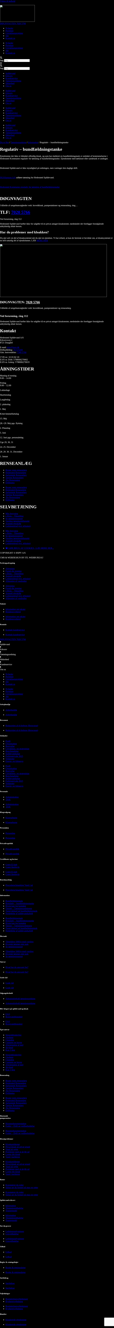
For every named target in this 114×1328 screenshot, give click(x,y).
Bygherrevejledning (14, 1301)
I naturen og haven (14, 1042)
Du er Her (4, 142)
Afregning (10, 568)
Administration (12, 797)
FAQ (8, 1014)
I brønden (10, 1040)
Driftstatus (10, 482)
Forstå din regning (14, 571)
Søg (1, 60)
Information (33, 142)
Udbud (9, 1252)
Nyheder (9, 28)
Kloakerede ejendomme (16, 1320)
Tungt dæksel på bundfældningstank (21, 911)
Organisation (11, 743)
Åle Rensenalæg (13, 480)
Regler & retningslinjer (16, 1267)
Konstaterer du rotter (15, 1185)
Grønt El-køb (11, 864)
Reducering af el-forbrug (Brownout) (22, 725)
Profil (8, 741)
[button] (57, 58)
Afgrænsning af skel (14, 1045)
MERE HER (42, 240)
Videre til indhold (7, 1)
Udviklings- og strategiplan (17, 749)
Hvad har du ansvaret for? (17, 967)
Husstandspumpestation (16, 1123)
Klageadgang (11, 817)
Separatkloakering (13, 1035)
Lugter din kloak (13, 1154)
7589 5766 (21, 352)
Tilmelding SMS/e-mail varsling (20, 941)
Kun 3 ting (10, 1050)
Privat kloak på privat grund (18, 1147)
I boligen (9, 1037)
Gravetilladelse (12, 1234)
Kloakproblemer (13, 1144)
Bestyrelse (10, 746)
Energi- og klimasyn (14, 761)
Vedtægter (10, 759)
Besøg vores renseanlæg (16, 470)
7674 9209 (18, 350)
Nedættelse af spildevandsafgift (19, 913)
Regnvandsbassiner (14, 1017)
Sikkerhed (10, 83)
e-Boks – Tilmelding (14, 516)
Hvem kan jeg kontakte (16, 906)
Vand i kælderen (13, 1157)
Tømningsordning (13, 81)
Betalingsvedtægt (13, 612)
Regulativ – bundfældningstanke (20, 903)
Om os (8, 86)
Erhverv (9, 76)
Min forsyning (12, 513)
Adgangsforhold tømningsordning (20, 998)
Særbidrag (10, 1283)
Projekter (9, 31)
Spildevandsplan (13, 754)
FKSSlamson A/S (8, 177)
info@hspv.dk (13, 347)
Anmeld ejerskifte (13, 523)
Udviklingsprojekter (14, 33)
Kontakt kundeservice (15, 630)
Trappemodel (11, 1210)
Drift (8, 799)
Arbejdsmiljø (11, 710)
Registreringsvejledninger (17, 1299)
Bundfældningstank (14, 901)
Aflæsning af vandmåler (16, 581)
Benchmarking (12, 751)
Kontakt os (10, 38)
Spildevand (10, 73)
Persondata (10, 833)
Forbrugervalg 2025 (14, 756)
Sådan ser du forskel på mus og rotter (22, 1187)
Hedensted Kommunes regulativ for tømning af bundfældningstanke (30, 187)
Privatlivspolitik (12, 849)
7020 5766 (20, 212)
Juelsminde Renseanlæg (16, 475)
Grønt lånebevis (12, 867)
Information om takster (15, 609)
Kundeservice (12, 78)
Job (7, 36)
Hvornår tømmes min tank (17, 944)
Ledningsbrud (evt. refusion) (18, 526)
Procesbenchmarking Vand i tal (19, 885)
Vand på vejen (12, 1149)
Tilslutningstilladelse (14, 1208)
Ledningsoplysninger (15, 1231)
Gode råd (10, 983)
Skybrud (9, 1047)
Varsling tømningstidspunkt (17, 521)
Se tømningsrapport (14, 518)
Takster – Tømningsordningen (19, 908)
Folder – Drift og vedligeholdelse (20, 1126)
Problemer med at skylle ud (17, 1152)
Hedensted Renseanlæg (16, 472)
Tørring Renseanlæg (14, 477)
